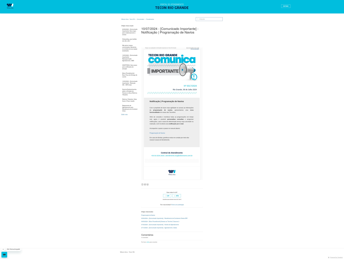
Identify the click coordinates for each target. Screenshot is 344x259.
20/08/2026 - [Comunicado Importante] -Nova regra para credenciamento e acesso (129, 31)
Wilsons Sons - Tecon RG (128, 19)
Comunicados (140, 19)
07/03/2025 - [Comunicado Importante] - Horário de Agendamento (160, 224)
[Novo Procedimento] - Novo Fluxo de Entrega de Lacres (129, 75)
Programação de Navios (157, 133)
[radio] (167, 195)
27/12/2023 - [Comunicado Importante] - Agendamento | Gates (159, 228)
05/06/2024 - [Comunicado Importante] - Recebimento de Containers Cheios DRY (164, 218)
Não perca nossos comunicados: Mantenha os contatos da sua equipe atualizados (129, 48)
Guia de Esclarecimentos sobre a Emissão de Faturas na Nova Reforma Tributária (129, 92)
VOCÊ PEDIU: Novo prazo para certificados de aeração (129, 67)
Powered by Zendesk (336, 257)
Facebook (142, 184)
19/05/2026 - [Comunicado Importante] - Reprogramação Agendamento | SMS (129, 57)
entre (148, 242)
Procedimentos (150, 19)
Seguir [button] (145, 36)
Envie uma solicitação (178, 205)
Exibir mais (124, 114)
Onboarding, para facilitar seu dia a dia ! (129, 40)
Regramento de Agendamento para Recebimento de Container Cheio (130, 108)
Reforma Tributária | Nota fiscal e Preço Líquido (129, 100)
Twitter (145, 184)
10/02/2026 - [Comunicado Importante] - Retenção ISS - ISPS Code (129, 83)
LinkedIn (147, 184)
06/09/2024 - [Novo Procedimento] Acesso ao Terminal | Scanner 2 (160, 221)
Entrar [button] (285, 6)
